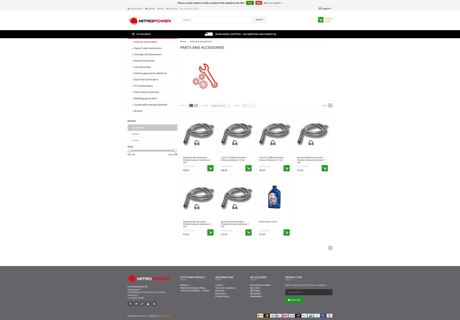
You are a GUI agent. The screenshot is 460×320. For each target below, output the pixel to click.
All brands (138, 127)
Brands (138, 110)
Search (259, 19)
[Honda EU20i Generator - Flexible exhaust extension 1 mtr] (198, 197)
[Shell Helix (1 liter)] (274, 197)
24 (245, 105)
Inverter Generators (145, 41)
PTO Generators (143, 85)
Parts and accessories (146, 92)
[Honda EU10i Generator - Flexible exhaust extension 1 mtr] (236, 197)
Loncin (135, 140)
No (258, 3)
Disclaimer (220, 293)
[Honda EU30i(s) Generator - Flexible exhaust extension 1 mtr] (312, 133)
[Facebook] (130, 304)
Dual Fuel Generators (146, 79)
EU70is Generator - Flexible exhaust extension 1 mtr (197, 159)
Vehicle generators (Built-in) (150, 73)
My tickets (255, 290)
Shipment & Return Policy (192, 287)
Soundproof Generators (148, 54)
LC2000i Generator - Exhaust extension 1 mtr (272, 158)
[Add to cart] (210, 168)
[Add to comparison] (212, 152)
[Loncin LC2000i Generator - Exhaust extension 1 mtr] (274, 133)
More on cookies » (273, 3)
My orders (255, 287)
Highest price (218, 105)
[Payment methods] (260, 315)
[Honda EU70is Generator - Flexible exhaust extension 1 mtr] (198, 133)
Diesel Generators (144, 60)
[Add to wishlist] (205, 152)
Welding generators (145, 98)
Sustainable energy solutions (150, 104)
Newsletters (256, 296)
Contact (219, 285)
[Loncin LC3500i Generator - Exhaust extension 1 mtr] (236, 133)
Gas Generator (142, 67)
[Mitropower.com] (150, 20)
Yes (250, 3)
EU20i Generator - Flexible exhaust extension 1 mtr (197, 224)
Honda (135, 134)
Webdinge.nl (164, 315)
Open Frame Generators (148, 48)
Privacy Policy (222, 296)
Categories (143, 34)
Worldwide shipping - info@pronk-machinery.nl (246, 34)
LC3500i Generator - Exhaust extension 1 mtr (234, 158)
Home (183, 41)
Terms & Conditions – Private (194, 290)
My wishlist (255, 293)
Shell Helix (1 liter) (268, 221)
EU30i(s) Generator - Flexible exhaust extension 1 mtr (311, 159)
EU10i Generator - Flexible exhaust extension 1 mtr (235, 224)
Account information (260, 285)
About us (184, 285)
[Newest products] (154, 304)
